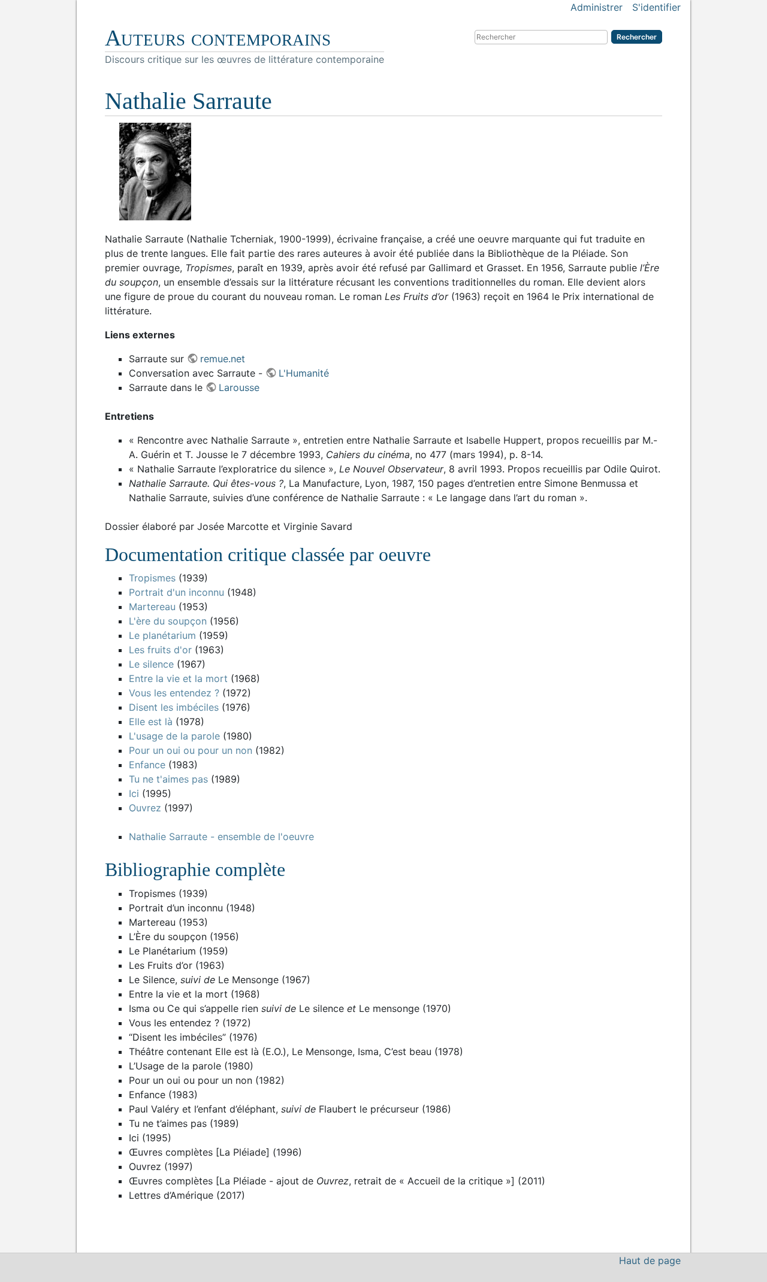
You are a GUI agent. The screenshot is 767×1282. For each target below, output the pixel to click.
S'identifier (656, 7)
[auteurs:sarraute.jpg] (383, 171)
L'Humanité (304, 373)
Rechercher (637, 36)
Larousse (239, 387)
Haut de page (650, 1260)
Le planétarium (162, 635)
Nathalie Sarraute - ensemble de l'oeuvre (221, 836)
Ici (134, 793)
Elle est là (151, 722)
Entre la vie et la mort (178, 678)
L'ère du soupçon (168, 621)
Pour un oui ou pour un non (190, 750)
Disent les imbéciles (174, 707)
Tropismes (152, 578)
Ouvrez (145, 808)
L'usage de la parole (174, 736)
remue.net (222, 359)
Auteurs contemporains (218, 37)
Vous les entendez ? (174, 693)
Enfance (147, 765)
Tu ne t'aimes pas (168, 779)
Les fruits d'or (160, 650)
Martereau (152, 607)
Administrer (596, 7)
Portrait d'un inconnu (176, 592)
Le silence (151, 664)
